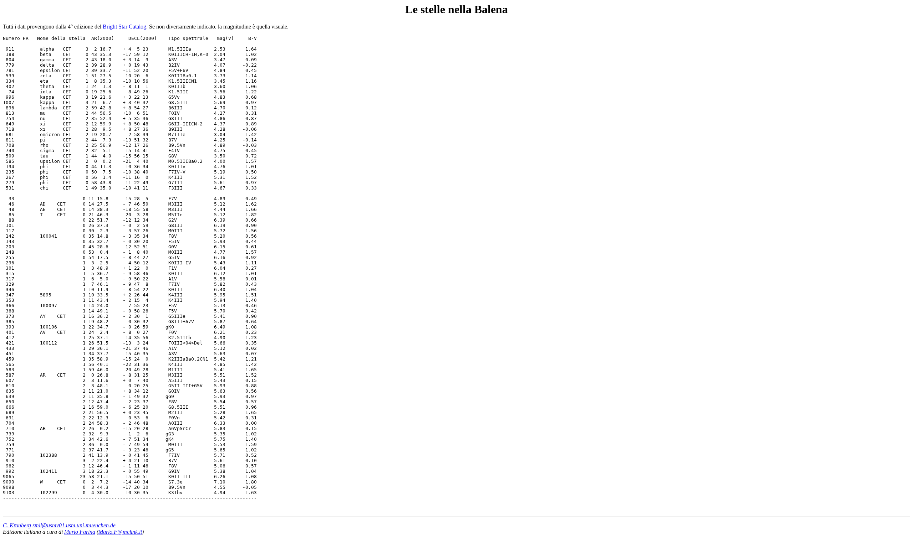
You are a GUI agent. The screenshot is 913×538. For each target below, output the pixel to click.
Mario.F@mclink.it (120, 532)
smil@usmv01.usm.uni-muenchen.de (74, 525)
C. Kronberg (17, 525)
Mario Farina (79, 532)
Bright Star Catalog (124, 27)
